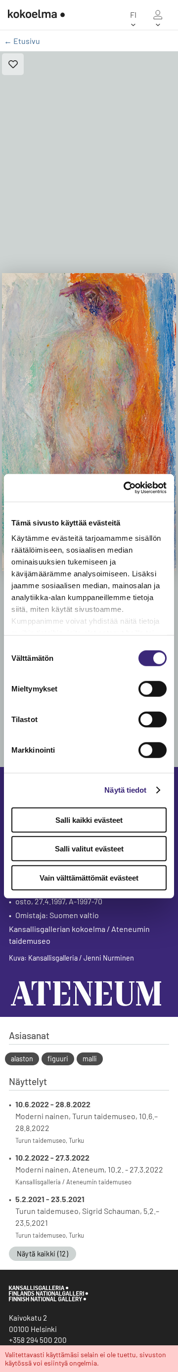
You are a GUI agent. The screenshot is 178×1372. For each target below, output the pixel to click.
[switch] (152, 688)
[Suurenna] (89, 421)
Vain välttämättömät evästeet (89, 877)
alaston (22, 1058)
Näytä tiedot (125, 790)
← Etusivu (22, 40)
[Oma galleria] (157, 15)
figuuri (57, 1058)
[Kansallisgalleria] (48, 1299)
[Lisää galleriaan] (13, 64)
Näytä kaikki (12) (42, 1254)
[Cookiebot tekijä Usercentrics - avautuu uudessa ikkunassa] (126, 488)
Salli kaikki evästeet (89, 819)
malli (90, 1058)
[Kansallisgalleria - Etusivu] (32, 14)
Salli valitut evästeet (89, 849)
